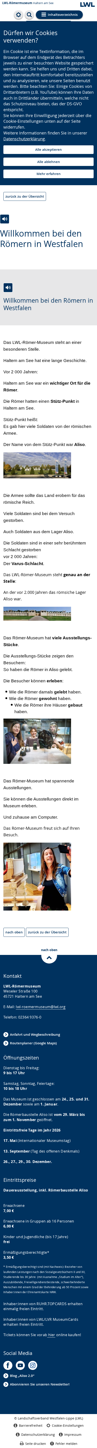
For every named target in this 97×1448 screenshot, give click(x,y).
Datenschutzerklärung (24, 138)
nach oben (14, 932)
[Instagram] (32, 1365)
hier (51, 1334)
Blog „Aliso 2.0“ (22, 1375)
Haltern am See (27, 3)
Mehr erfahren (49, 173)
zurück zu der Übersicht (24, 196)
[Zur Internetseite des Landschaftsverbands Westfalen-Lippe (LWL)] (87, 5)
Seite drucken (35, 1443)
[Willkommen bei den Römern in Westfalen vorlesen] (4, 219)
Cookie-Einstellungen (68, 1425)
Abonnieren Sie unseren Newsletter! (39, 1384)
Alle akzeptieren (48, 149)
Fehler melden (66, 1443)
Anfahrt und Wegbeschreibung (35, 1034)
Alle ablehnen (48, 161)
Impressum (72, 1434)
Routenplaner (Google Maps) (33, 1043)
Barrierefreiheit (30, 1425)
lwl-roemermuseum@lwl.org (40, 1006)
